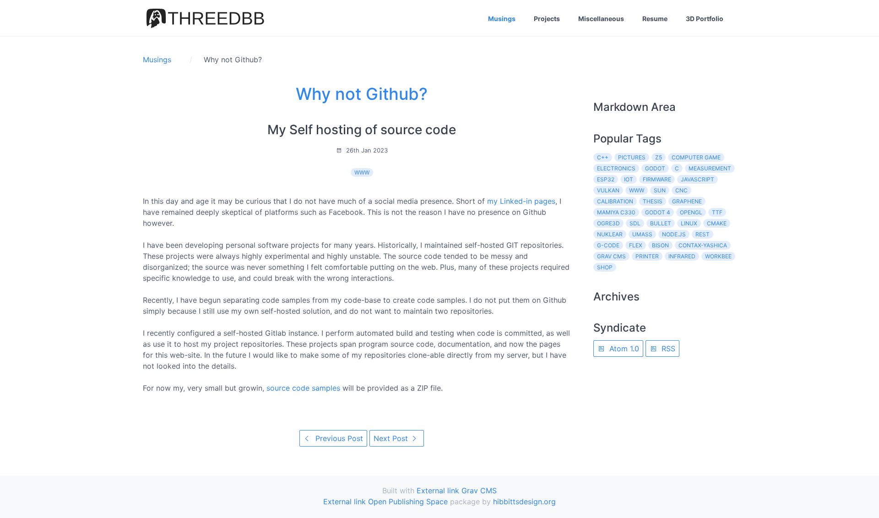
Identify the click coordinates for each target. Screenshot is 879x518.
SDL (634, 223)
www (361, 172)
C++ (602, 157)
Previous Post (338, 438)
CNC (681, 190)
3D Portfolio (704, 18)
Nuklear (610, 234)
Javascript (697, 179)
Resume (654, 18)
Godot (655, 168)
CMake (717, 223)
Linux (689, 223)
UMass (642, 234)
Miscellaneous (601, 18)
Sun (660, 190)
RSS (667, 348)
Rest (702, 234)
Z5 (658, 157)
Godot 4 (657, 212)
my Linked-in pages (521, 201)
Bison (660, 245)
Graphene (687, 201)
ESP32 (605, 179)
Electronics (616, 168)
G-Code (608, 245)
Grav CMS (611, 256)
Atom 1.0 (623, 348)
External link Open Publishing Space (385, 501)
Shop (605, 267)
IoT (628, 179)
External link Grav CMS (457, 490)
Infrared (681, 256)
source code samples (303, 388)
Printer (647, 256)
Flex (635, 245)
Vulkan (608, 190)
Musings (501, 18)
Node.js (674, 234)
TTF (717, 212)
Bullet (660, 223)
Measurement (710, 168)
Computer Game (696, 157)
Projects (547, 18)
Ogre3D (608, 223)
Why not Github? (362, 94)
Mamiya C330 (616, 212)
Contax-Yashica (702, 245)
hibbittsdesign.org (524, 501)
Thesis (652, 201)
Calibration (615, 201)
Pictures (632, 157)
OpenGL (691, 212)
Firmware (657, 179)
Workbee (718, 256)
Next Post (392, 438)
